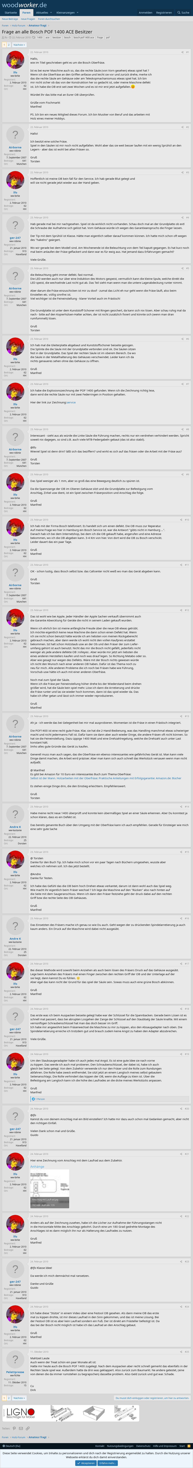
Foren (26, 12)
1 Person (40, 1099)
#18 (187, 1008)
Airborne (15, 147)
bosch (67, 37)
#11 (187, 564)
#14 (187, 806)
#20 (187, 1108)
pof (108, 37)
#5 (187, 268)
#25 (187, 1351)
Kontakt (99, 1446)
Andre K (15, 827)
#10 (187, 519)
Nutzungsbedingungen (120, 1446)
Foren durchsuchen (49, 19)
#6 (187, 339)
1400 (39, 37)
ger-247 (15, 238)
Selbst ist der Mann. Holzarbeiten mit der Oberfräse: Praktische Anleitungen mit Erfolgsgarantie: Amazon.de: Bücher (105, 778)
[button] (51, 12)
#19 (187, 1054)
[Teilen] (182, 52)
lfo (6, 37)
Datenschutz (143, 1446)
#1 (187, 52)
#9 (187, 474)
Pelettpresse (15, 1372)
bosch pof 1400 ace (84, 37)
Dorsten (22, 843)
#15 (187, 852)
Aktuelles (42, 12)
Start (182, 1446)
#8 (187, 429)
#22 (187, 1216)
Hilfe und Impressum (165, 1446)
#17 (187, 963)
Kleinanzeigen (66, 12)
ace (47, 37)
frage (100, 37)
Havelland (21, 254)
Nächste (18, 44)
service (71, 402)
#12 (187, 610)
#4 (187, 217)
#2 (187, 127)
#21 (187, 1154)
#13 (187, 716)
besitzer (57, 37)
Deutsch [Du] (12, 1446)
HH (24, 89)
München (21, 164)
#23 (187, 1261)
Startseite (11, 12)
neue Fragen (28, 19)
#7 (187, 384)
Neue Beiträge (10, 19)
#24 (187, 1306)
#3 (187, 172)
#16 (187, 918)
